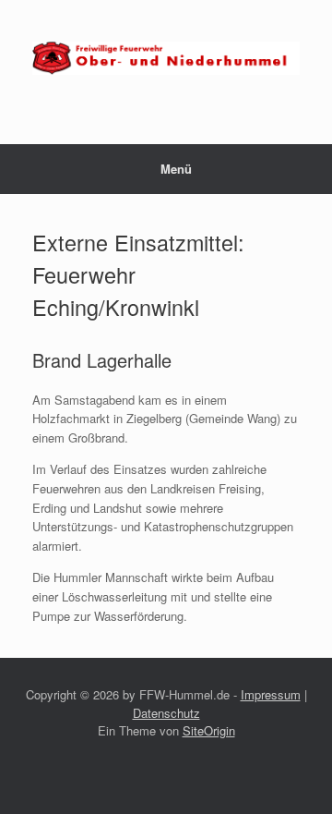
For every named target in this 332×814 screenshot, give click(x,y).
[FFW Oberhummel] (166, 58)
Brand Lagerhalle (102, 359)
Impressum (271, 694)
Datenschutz (166, 713)
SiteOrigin (209, 730)
